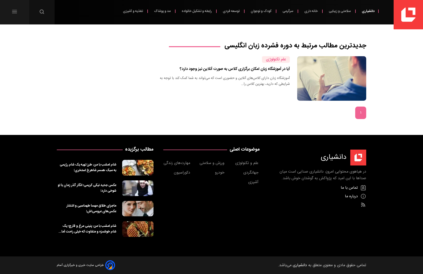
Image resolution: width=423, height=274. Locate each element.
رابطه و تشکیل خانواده (197, 11)
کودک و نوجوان (261, 11)
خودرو (220, 172)
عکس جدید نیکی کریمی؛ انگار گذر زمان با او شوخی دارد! (87, 188)
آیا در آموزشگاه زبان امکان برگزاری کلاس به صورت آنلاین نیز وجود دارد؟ (235, 69)
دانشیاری (368, 11)
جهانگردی (251, 172)
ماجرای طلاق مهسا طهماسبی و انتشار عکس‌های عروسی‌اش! (91, 208)
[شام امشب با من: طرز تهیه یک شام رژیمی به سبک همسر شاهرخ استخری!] (137, 167)
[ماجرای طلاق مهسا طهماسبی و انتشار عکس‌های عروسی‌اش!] (137, 209)
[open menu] (14, 11)
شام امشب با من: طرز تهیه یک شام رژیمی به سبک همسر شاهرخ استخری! (88, 167)
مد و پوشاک (162, 11)
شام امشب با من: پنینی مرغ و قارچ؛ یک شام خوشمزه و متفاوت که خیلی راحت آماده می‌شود (87, 228)
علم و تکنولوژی (247, 163)
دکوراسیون (182, 172)
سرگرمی (288, 11)
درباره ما (352, 196)
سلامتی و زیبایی (340, 11)
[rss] (363, 205)
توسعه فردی (231, 11)
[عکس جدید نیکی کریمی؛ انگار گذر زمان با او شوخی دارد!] (137, 188)
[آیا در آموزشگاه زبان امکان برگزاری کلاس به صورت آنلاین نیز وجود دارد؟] (331, 78)
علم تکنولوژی (276, 59)
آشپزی (254, 182)
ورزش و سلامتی (213, 163)
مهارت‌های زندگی (177, 163)
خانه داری (311, 11)
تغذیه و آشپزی (133, 11)
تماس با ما (350, 188)
